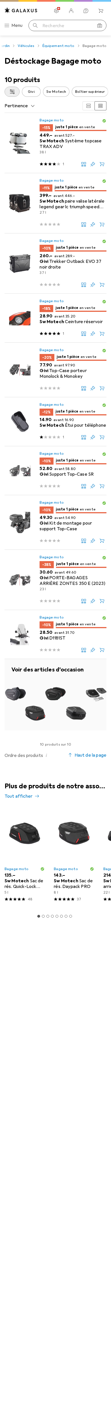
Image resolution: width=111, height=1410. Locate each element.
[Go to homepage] (21, 10)
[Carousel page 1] (38, 916)
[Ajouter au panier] (101, 164)
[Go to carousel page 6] (61, 916)
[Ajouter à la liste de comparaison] (83, 164)
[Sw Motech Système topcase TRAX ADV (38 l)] (55, 143)
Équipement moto (58, 46)
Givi (31, 91)
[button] (104, 120)
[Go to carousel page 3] (47, 916)
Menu (17, 25)
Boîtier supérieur (90, 91)
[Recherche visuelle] (99, 25)
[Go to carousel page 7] (66, 916)
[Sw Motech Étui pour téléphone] (55, 421)
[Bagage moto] (55, 694)
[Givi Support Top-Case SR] (55, 470)
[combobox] (12, 92)
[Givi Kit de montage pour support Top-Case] (55, 522)
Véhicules (26, 46)
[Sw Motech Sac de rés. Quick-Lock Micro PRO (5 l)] (24, 857)
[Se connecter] (71, 10)
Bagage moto (51, 120)
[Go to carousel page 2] (43, 916)
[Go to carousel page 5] (57, 916)
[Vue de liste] (100, 105)
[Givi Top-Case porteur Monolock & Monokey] (55, 370)
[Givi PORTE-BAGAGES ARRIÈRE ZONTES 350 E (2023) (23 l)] (55, 580)
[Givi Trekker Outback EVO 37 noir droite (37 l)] (55, 263)
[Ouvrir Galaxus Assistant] (86, 10)
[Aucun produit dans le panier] (100, 10)
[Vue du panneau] (88, 105)
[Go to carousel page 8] (70, 916)
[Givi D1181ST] (55, 634)
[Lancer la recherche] (35, 25)
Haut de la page (90, 755)
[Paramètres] (56, 10)
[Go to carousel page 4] (52, 916)
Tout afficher (18, 796)
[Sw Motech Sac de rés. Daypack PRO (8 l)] (73, 857)
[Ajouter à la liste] (92, 164)
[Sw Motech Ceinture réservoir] (55, 318)
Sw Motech (56, 91)
